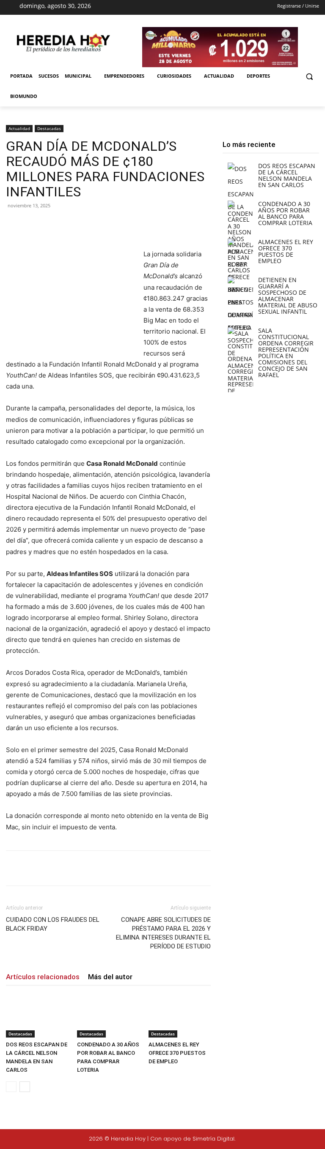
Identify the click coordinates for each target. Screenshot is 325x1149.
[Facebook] (144, 7)
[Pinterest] (104, 224)
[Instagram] (159, 7)
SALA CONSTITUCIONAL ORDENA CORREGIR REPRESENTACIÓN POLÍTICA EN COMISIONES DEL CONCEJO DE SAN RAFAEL (286, 352)
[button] (309, 76)
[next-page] (24, 1086)
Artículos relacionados (43, 976)
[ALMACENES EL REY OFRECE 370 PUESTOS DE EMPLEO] (180, 1016)
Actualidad (19, 128)
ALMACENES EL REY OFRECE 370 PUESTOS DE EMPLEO (177, 1053)
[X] (174, 7)
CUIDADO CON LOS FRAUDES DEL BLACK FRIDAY (52, 924)
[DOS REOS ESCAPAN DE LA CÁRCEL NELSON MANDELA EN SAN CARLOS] (37, 1016)
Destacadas (49, 128)
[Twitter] (292, 1140)
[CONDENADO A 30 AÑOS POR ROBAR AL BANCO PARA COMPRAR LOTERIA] (108, 1016)
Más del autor (110, 976)
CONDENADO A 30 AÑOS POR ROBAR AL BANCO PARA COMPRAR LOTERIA (285, 213)
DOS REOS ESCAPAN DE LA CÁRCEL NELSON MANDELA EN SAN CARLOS (286, 175)
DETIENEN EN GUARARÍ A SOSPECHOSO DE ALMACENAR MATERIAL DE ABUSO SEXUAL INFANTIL (287, 296)
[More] (144, 224)
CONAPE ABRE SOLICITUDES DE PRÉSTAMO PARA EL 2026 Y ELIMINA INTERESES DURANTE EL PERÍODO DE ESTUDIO (163, 933)
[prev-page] (11, 1086)
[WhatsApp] (124, 224)
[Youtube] (189, 7)
